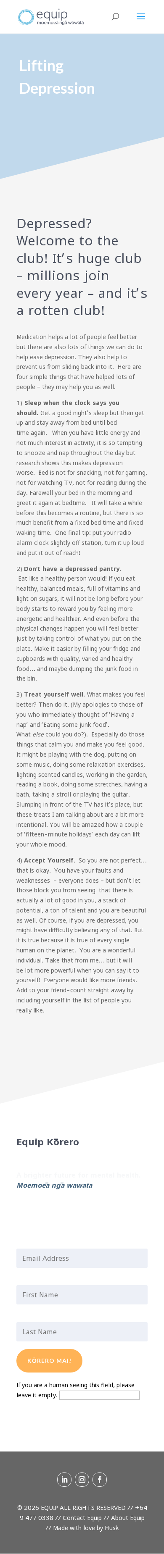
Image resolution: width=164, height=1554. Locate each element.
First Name (37, 1280)
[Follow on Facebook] (56, 1210)
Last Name (36, 1316)
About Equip (128, 1517)
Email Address (42, 1243)
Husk (112, 1527)
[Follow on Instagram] (40, 1210)
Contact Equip (82, 1517)
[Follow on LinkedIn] (23, 1210)
